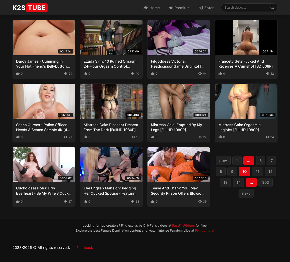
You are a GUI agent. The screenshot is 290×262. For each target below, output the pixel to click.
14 (239, 182)
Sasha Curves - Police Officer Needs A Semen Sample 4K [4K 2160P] (43, 129)
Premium (179, 7)
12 (270, 171)
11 (257, 171)
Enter (206, 7)
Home (152, 7)
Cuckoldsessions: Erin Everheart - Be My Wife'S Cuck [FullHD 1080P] (42, 193)
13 (225, 182)
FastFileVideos (183, 225)
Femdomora (204, 230)
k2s (29, 8)
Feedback (85, 247)
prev (223, 160)
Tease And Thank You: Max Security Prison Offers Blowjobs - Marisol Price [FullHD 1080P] (178, 193)
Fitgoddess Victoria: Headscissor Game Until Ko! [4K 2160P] (178, 66)
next (246, 193)
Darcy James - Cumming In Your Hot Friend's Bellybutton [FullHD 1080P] (41, 66)
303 (265, 182)
